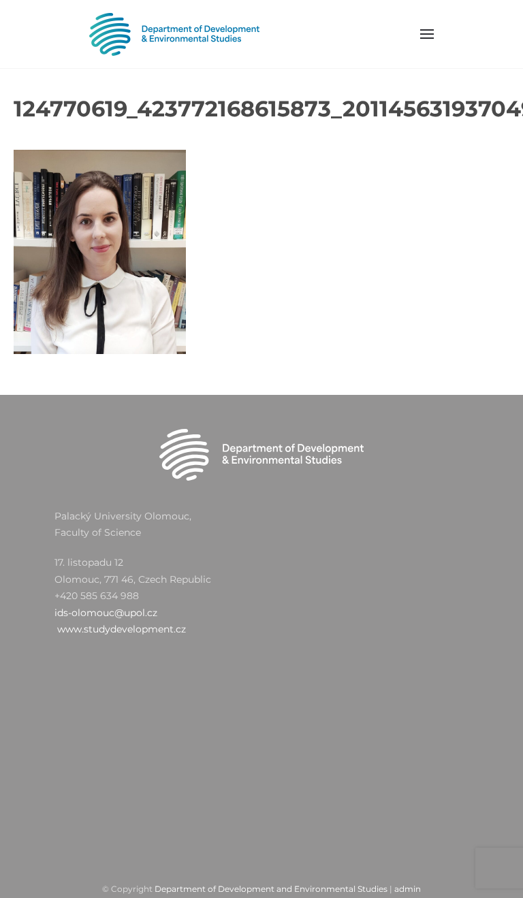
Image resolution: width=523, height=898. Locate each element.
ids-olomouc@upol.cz (105, 613)
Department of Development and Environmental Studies (271, 889)
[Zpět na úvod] (174, 34)
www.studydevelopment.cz (121, 629)
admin (407, 889)
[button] (427, 34)
